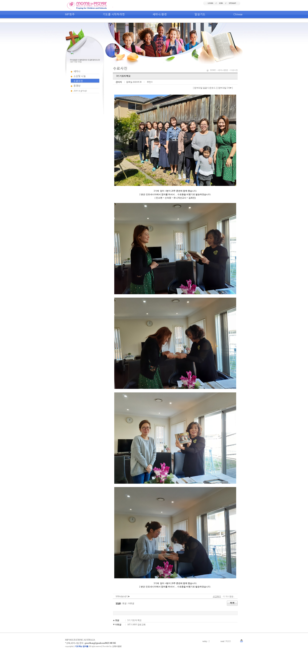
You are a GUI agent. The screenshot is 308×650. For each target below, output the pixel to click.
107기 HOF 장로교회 (136, 624)
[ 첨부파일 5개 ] (225, 88)
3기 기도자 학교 (134, 620)
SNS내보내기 (122, 596)
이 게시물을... (229, 596)
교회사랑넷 (117, 646)
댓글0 (118, 603)
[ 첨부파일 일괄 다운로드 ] (205, 88)
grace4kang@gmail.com (95, 643)
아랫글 (131, 603)
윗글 (124, 603)
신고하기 (217, 596)
